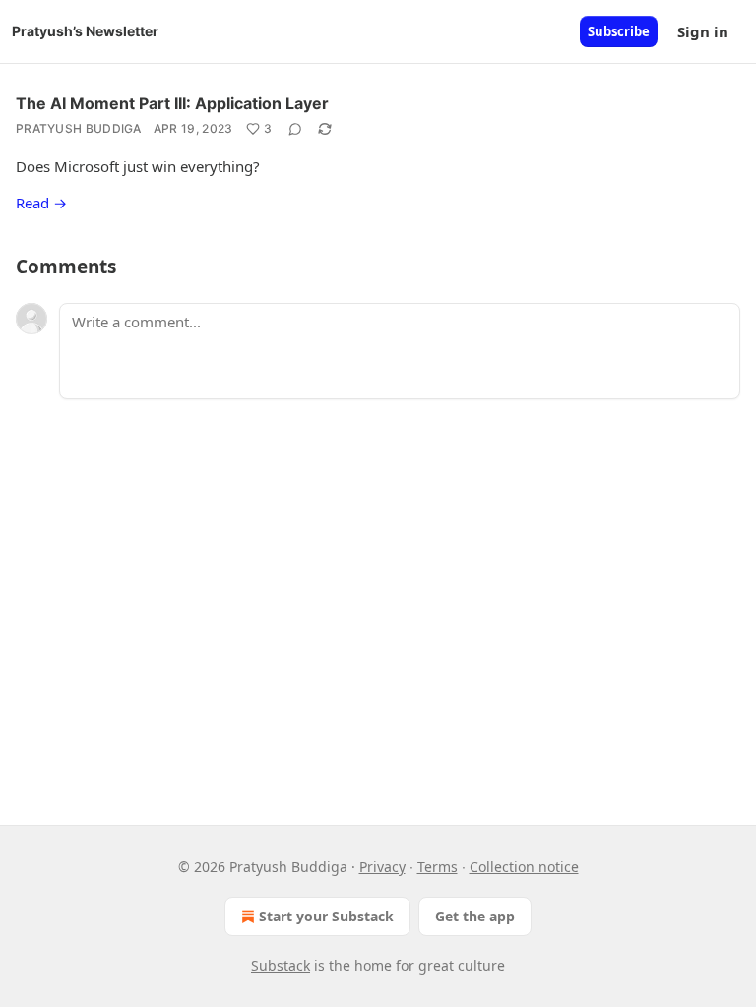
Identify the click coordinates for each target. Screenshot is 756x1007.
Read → (41, 202)
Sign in (702, 31)
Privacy (382, 867)
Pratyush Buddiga (79, 128)
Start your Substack (326, 916)
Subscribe (619, 31)
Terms (437, 867)
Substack (280, 965)
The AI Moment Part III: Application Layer (172, 103)
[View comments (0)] (295, 129)
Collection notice (524, 867)
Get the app (475, 916)
